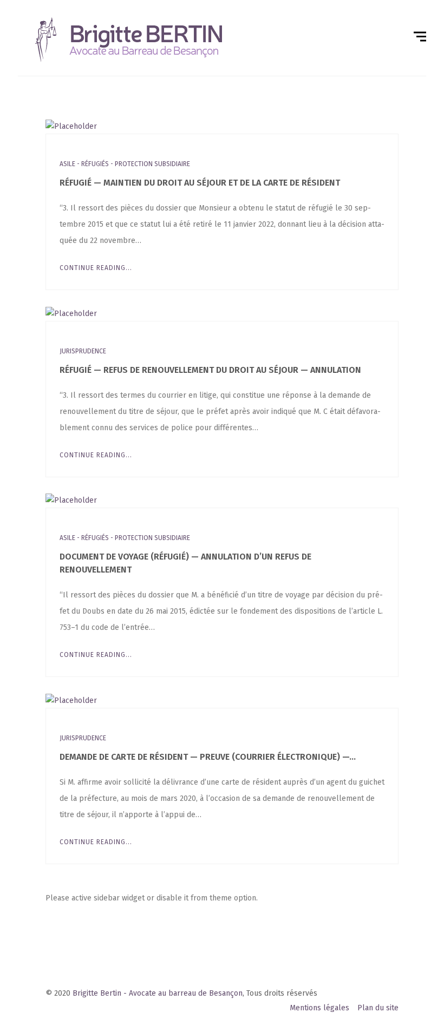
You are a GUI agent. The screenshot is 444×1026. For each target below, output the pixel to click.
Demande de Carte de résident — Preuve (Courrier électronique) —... (208, 757)
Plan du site (378, 1007)
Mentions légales (319, 1007)
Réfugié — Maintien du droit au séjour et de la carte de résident (200, 182)
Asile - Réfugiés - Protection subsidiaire (125, 164)
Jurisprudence (83, 351)
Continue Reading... (96, 268)
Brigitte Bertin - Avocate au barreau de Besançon (158, 993)
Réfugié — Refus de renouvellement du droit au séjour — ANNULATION (210, 370)
